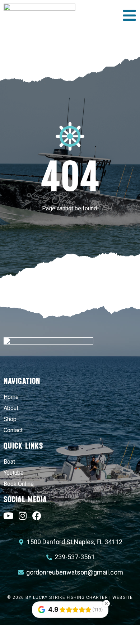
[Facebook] (36, 515)
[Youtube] (8, 515)
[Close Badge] (106, 603)
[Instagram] (22, 515)
